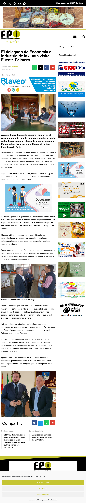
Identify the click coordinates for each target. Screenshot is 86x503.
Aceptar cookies (43, 482)
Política (10, 74)
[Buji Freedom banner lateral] (71, 309)
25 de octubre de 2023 (9, 69)
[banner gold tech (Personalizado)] (71, 249)
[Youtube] (19, 3)
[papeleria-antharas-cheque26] (71, 289)
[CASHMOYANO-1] (71, 210)
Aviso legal (53, 500)
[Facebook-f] (4, 3)
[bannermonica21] (28, 198)
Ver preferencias (43, 494)
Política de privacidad (42, 500)
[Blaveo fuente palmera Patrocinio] (28, 84)
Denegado (43, 488)
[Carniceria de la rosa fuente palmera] (71, 129)
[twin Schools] (71, 189)
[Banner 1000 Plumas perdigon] (71, 149)
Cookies (31, 500)
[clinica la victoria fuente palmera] (71, 269)
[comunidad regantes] (71, 88)
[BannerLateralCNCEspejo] (71, 68)
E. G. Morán (14, 66)
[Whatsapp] (24, 3)
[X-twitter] (9, 3)
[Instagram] (14, 3)
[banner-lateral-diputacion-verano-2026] (71, 109)
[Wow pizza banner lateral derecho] (71, 230)
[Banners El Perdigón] (43, 17)
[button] (74, 36)
